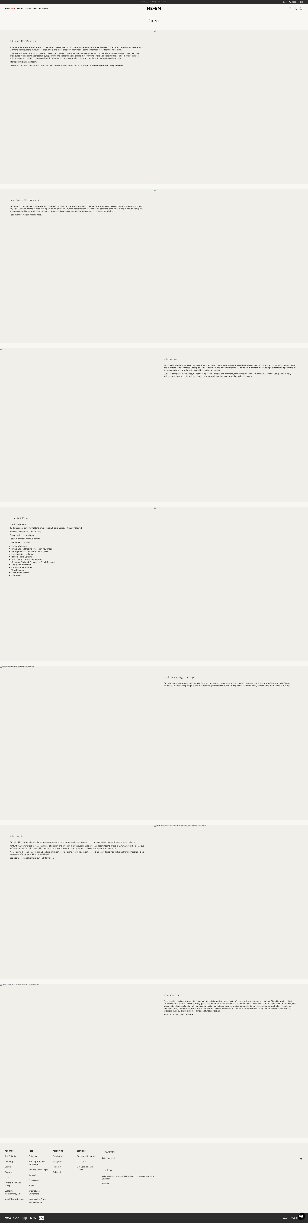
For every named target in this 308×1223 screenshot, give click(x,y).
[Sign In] (295, 8)
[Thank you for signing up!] (301, 1158)
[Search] (290, 8)
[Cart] (300, 8)
